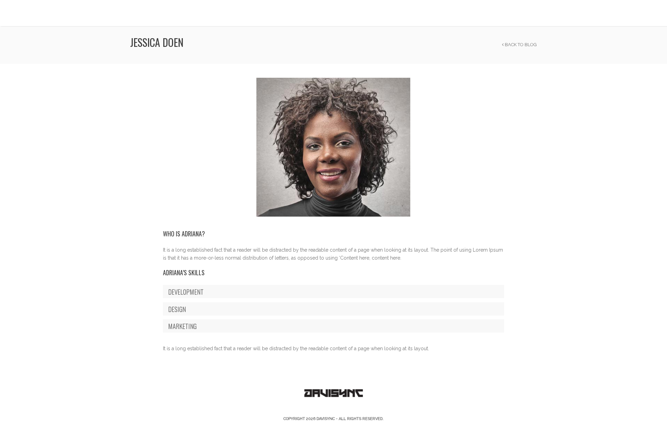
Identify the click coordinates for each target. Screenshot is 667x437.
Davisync (325, 419)
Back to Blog (520, 44)
